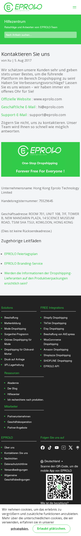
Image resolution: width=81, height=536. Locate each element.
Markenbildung (12, 323)
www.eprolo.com (48, 99)
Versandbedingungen (16, 469)
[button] (50, 447)
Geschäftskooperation (19, 422)
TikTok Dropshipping (55, 323)
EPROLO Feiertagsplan (21, 254)
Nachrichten (10, 458)
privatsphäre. (20, 528)
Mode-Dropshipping (15, 328)
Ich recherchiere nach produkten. (25, 399)
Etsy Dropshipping (54, 328)
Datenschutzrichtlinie (15, 464)
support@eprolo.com (47, 114)
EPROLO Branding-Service (23, 263)
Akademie (13, 383)
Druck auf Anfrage (14, 359)
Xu (9, 60)
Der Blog (12, 388)
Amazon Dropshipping (56, 349)
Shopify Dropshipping (55, 317)
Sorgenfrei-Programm (16, 334)
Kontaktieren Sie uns (16, 453)
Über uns (9, 447)
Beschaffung (11, 317)
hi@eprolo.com (51, 106)
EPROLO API (51, 366)
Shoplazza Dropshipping (57, 355)
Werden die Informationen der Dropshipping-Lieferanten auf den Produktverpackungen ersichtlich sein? (38, 278)
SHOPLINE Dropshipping (58, 360)
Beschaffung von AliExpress (59, 334)
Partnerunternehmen (18, 416)
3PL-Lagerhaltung (14, 365)
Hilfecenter (13, 394)
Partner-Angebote (17, 427)
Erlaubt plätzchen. (51, 528)
